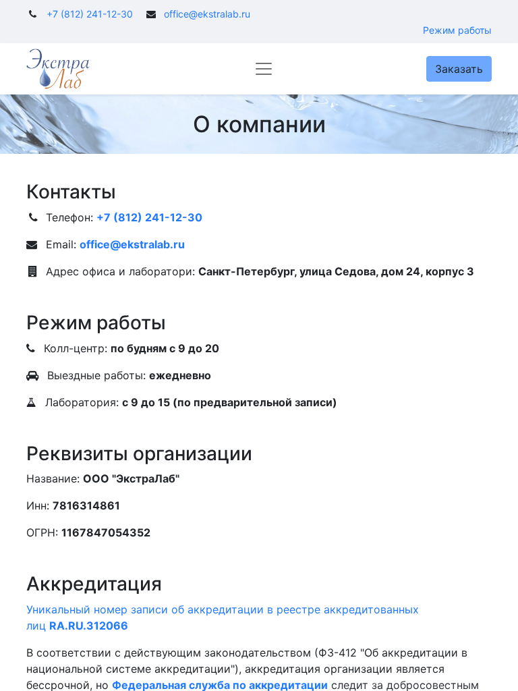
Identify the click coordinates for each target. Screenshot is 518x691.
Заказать (459, 69)
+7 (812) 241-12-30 (90, 14)
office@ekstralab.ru (207, 14)
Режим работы (457, 30)
